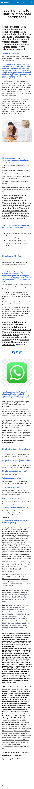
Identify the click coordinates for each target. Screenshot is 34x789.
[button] (2, 2)
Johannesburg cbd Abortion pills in (16, 38)
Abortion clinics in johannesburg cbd (16, 226)
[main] (17, 14)
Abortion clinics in (21, 34)
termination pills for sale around (15, 42)
